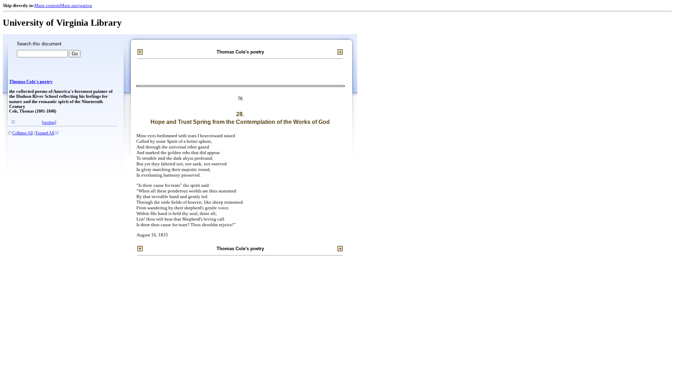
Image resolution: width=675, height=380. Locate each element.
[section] (49, 122)
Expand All (45, 133)
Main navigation (76, 5)
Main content (47, 5)
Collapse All (22, 133)
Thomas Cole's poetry (31, 81)
